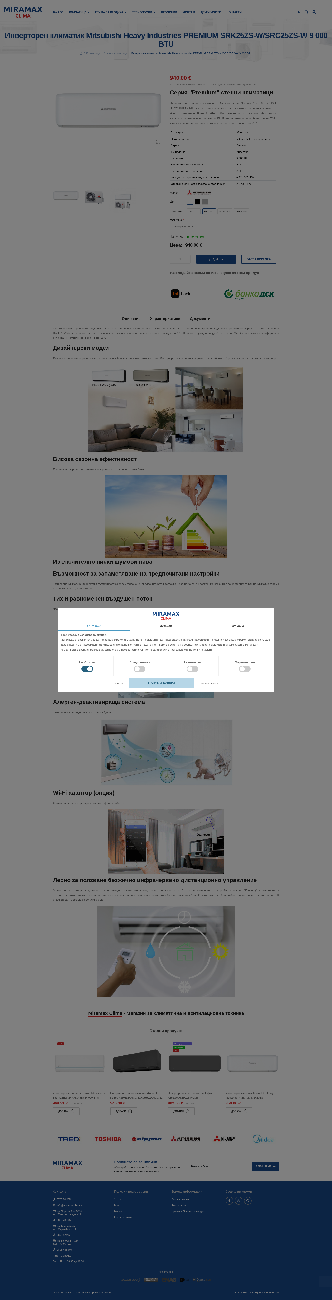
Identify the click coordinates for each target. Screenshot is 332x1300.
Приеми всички (161, 683)
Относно (238, 625)
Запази (118, 683)
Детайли (166, 625)
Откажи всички (209, 683)
